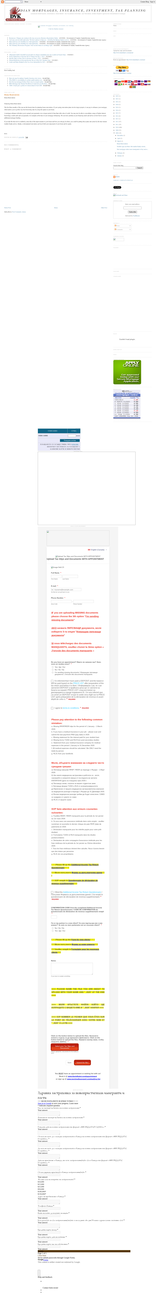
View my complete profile (123, 180)
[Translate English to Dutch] (139, 82)
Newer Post (7, 208)
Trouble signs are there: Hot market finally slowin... (131, 146)
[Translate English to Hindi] (119, 85)
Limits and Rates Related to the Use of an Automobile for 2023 (27, 62)
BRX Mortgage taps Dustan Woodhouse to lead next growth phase (28, 84)
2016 (117, 110)
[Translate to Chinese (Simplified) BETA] (122, 82)
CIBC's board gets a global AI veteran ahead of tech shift (25, 85)
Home (56, 208)
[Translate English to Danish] (135, 82)
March (119, 141)
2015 (117, 113)
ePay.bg (75, 444)
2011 (117, 124)
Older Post (104, 208)
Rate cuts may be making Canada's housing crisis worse (25, 78)
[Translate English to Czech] (132, 82)
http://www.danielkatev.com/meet (135, 60)
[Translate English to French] (145, 82)
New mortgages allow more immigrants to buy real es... (132, 149)
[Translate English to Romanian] (142, 85)
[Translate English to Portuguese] (139, 85)
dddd (118, 176)
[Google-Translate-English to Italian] (122, 85)
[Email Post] (26, 137)
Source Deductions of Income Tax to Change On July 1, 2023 (26, 56)
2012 (117, 121)
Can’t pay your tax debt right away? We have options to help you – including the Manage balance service (39, 40)
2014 (117, 116)
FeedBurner (136, 216)
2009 (117, 130)
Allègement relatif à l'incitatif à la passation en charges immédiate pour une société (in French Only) (37, 55)
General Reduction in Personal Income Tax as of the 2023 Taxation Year (29, 60)
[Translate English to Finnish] (142, 82)
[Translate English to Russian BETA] (148, 85)
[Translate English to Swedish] (134, 87)
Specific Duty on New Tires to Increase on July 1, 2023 (25, 58)
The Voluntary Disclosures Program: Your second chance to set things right (30, 45)
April (119, 138)
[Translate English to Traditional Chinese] (125, 82)
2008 (117, 133)
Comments (119, 229)
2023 (117, 99)
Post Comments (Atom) (19, 212)
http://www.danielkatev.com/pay (122, 73)
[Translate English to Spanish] (130, 87)
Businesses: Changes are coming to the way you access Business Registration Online (33, 38)
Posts (118, 226)
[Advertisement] (48, 204)
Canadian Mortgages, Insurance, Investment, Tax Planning (78, 10)
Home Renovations (11, 94)
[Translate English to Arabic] (116, 82)
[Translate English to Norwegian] (132, 85)
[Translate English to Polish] (135, 85)
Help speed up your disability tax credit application (23, 42)
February (120, 153)
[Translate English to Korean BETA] (129, 85)
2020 (117, 104)
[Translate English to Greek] (116, 85)
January (119, 156)
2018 (117, 107)
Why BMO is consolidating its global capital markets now (25, 80)
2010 (117, 127)
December (120, 135)
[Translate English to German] (148, 82)
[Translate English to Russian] (145, 85)
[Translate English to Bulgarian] (119, 82)
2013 (117, 119)
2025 (117, 96)
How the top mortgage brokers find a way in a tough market (26, 82)
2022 (117, 102)
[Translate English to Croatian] (129, 82)
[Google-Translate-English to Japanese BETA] (125, 85)
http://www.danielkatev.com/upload (123, 53)
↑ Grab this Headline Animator (55, 29)
